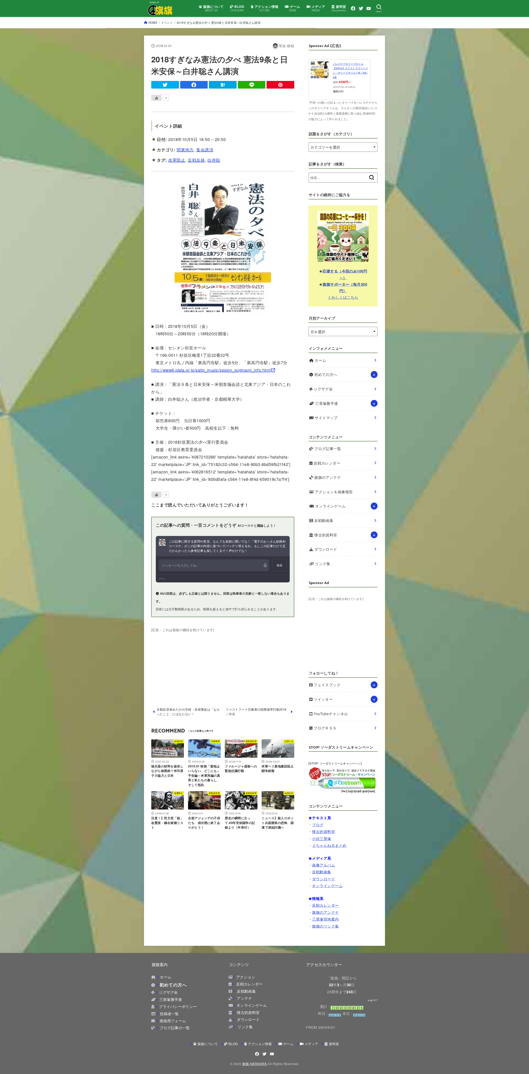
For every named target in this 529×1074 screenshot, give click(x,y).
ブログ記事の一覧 (175, 1027)
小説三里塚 (321, 838)
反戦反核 (196, 160)
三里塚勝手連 (326, 403)
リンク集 (322, 563)
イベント (167, 22)
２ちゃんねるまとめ (329, 845)
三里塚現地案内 (325, 919)
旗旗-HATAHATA (254, 1063)
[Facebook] (353, 8)
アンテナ (244, 998)
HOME (152, 22)
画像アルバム (323, 865)
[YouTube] (368, 8)
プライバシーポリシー (178, 1006)
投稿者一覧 (169, 1013)
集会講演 (204, 150)
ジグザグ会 (323, 388)
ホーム (320, 360)
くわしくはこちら (343, 297)
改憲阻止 (176, 160)
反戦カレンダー (327, 463)
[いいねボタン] (156, 98)
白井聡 (213, 160)
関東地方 (185, 150)
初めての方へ (325, 374)
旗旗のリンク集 (325, 926)
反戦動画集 (323, 520)
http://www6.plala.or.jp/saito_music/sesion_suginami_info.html (211, 370)
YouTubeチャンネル (330, 713)
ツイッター (323, 699)
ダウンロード (325, 549)
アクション (245, 976)
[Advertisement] (222, 662)
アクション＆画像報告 (333, 491)
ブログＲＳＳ (325, 727)
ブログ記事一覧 (327, 448)
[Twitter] (361, 8)
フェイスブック (327, 684)
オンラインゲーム (330, 506)
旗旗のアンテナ (327, 477)
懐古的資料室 (325, 534)
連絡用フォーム (173, 1020)
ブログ (317, 824)
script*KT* (373, 1000)
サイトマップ (326, 417)
